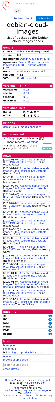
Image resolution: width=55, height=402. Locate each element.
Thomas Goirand (36, 64)
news (7, 155)
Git (18, 78)
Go (17, 11)
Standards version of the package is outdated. (27, 147)
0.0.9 (26, 93)
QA (34, 78)
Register (19, 18)
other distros (11, 368)
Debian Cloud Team (31, 58)
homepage (9, 345)
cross (40, 352)
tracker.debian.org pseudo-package (26, 390)
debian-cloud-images (30, 51)
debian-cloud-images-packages (22, 126)
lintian (7, 348)
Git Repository (43, 395)
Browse (26, 78)
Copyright (44, 380)
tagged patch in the (29, 138)
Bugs (28, 395)
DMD (47, 59)
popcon (7, 356)
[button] (5, 138)
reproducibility (27, 352)
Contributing (29, 398)
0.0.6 (26, 89)
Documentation (12, 395)
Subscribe (44, 18)
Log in (29, 18)
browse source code (15, 359)
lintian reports (28, 142)
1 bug (10, 138)
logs (14, 352)
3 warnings (31, 142)
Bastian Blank (26, 62)
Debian (9, 380)
